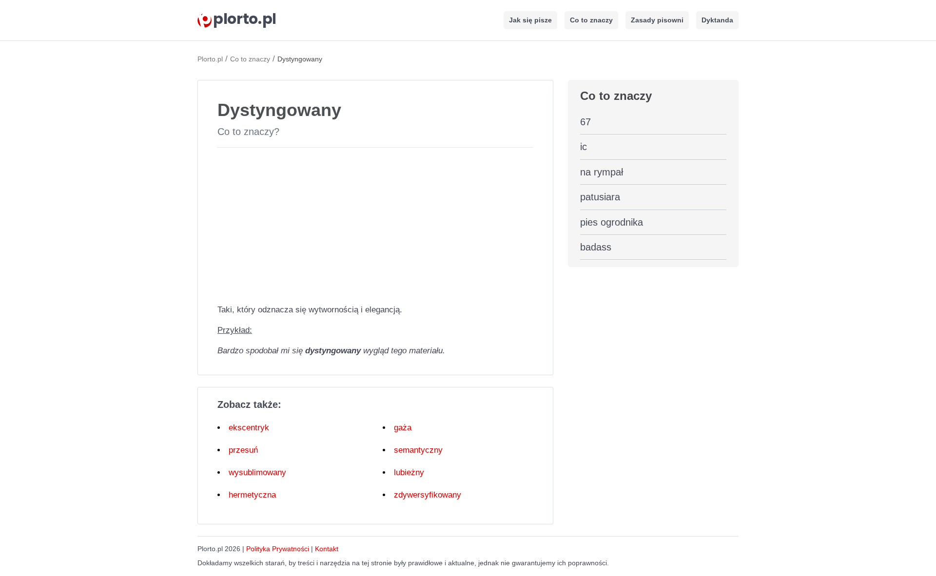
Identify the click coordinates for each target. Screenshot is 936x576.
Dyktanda (717, 20)
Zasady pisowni (657, 20)
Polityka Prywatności (277, 549)
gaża (402, 427)
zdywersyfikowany (427, 494)
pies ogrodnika (611, 222)
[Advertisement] (375, 223)
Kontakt (326, 549)
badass (595, 247)
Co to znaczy (591, 20)
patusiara (600, 197)
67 (585, 121)
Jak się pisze (530, 20)
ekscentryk (249, 427)
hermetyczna (252, 494)
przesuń (243, 450)
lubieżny (409, 472)
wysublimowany (257, 472)
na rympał (601, 172)
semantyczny (418, 450)
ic (583, 146)
